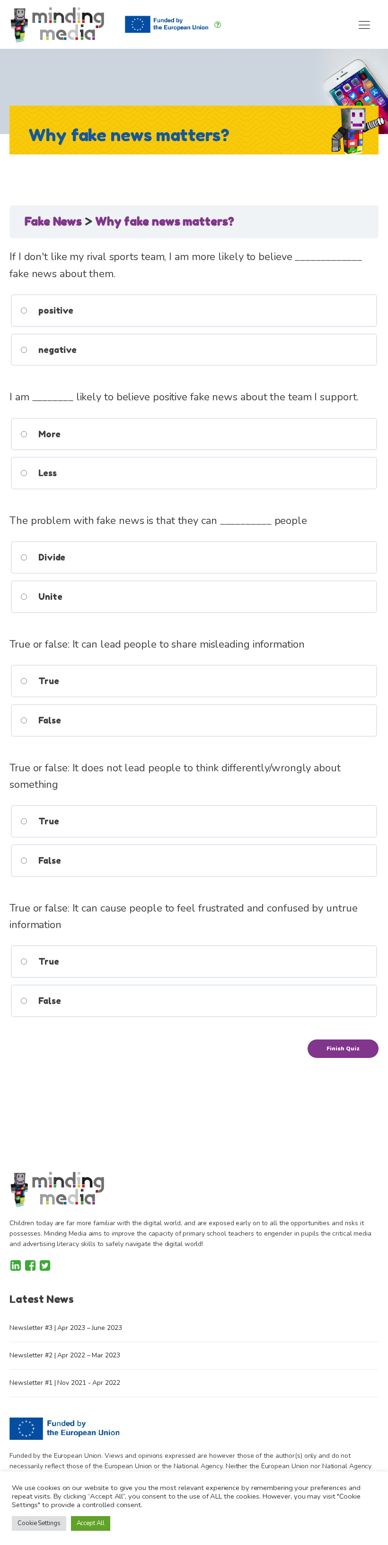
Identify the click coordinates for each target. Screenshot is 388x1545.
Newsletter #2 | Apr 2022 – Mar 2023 (64, 1355)
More (48, 434)
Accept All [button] (91, 1523)
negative (56, 349)
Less (46, 473)
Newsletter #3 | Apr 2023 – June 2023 (65, 1327)
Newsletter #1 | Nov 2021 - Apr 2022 (64, 1382)
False (48, 720)
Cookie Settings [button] (39, 1523)
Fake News (55, 221)
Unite (49, 596)
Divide (50, 557)
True (47, 681)
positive (54, 310)
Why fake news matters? (164, 221)
